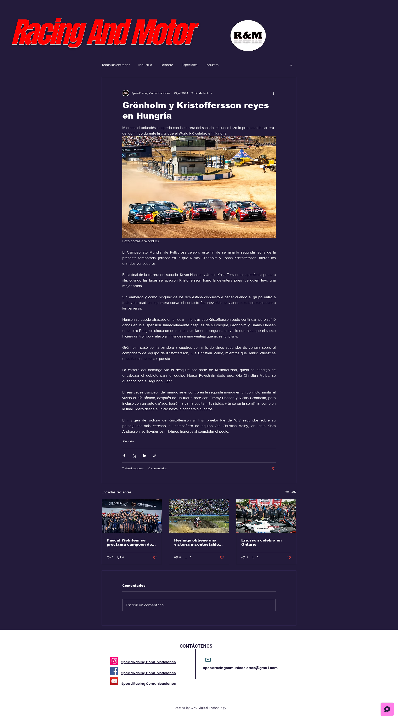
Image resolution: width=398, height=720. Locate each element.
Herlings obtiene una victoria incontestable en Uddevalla (196, 542)
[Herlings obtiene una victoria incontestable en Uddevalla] (199, 516)
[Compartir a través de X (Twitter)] (134, 456)
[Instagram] (114, 661)
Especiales (189, 65)
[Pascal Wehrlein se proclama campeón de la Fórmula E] (132, 516)
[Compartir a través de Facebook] (124, 456)
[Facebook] (114, 671)
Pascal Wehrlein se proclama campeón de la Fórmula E (129, 542)
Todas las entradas (116, 65)
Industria (145, 65)
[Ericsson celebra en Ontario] (266, 516)
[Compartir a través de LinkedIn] (145, 456)
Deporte (166, 65)
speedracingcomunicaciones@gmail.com (240, 667)
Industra (212, 65)
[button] (291, 64)
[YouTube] (114, 681)
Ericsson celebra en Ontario (261, 542)
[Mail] (208, 660)
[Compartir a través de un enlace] (155, 456)
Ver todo (290, 491)
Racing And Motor (101, 32)
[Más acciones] (273, 93)
